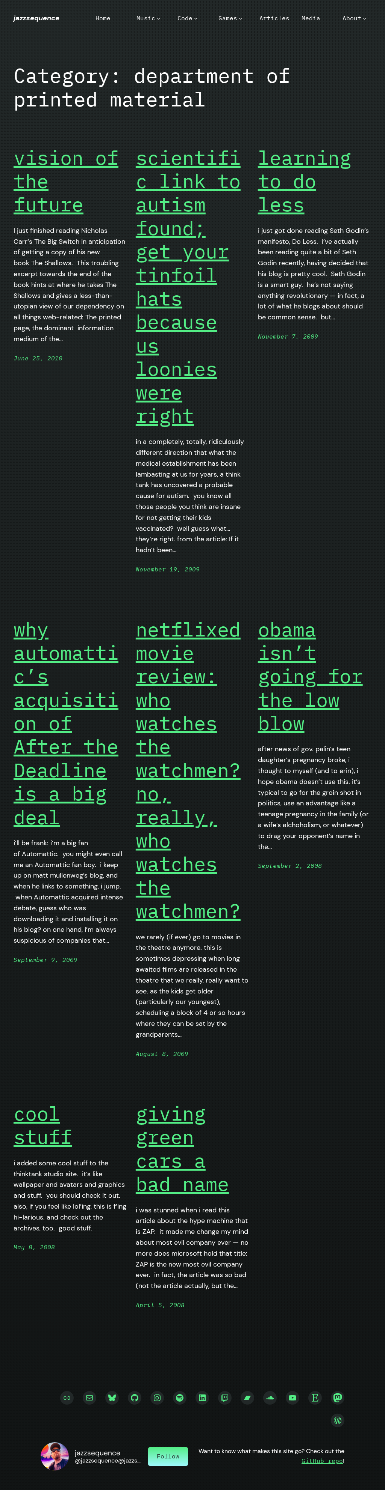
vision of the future (66, 181)
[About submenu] (364, 18)
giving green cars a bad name (182, 1149)
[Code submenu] (195, 18)
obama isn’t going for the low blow (310, 676)
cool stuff (43, 1125)
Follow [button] (168, 1456)
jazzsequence (36, 18)
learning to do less (304, 181)
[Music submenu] (158, 18)
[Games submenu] (240, 18)
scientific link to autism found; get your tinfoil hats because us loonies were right (188, 287)
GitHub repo (322, 1460)
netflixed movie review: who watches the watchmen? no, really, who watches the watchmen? (188, 770)
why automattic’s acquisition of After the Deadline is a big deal (66, 723)
